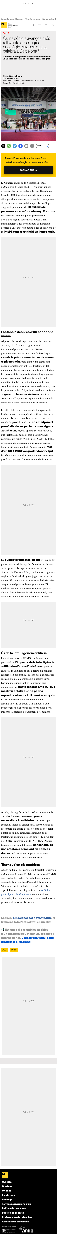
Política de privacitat (14, 1208)
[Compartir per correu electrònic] (26, 146)
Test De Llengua (32, 19)
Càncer (14, 950)
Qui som (7, 1182)
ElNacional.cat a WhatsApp (32, 918)
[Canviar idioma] (46, 25)
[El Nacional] (4, 25)
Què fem (7, 1186)
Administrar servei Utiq (15, 1222)
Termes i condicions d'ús (16, 1204)
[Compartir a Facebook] (20, 146)
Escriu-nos (8, 1195)
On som (6, 1191)
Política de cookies (13, 1213)
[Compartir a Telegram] (15, 146)
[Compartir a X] (3, 146)
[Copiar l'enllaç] (32, 146)
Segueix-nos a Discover (12, 19)
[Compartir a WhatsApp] (9, 146)
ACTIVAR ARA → (28, 170)
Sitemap (7, 1200)
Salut (4, 950)
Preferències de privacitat (17, 1217)
